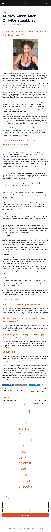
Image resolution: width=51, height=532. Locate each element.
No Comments (18, 24)
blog (5, 12)
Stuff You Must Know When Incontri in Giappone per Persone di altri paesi (40, 402)
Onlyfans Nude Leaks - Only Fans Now (40, 391)
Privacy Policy (9, 528)
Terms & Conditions (18, 528)
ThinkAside (35, 525)
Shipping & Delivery (40, 528)
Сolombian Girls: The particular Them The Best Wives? (12, 391)
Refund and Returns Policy (29, 528)
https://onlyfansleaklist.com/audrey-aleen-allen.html (15, 116)
